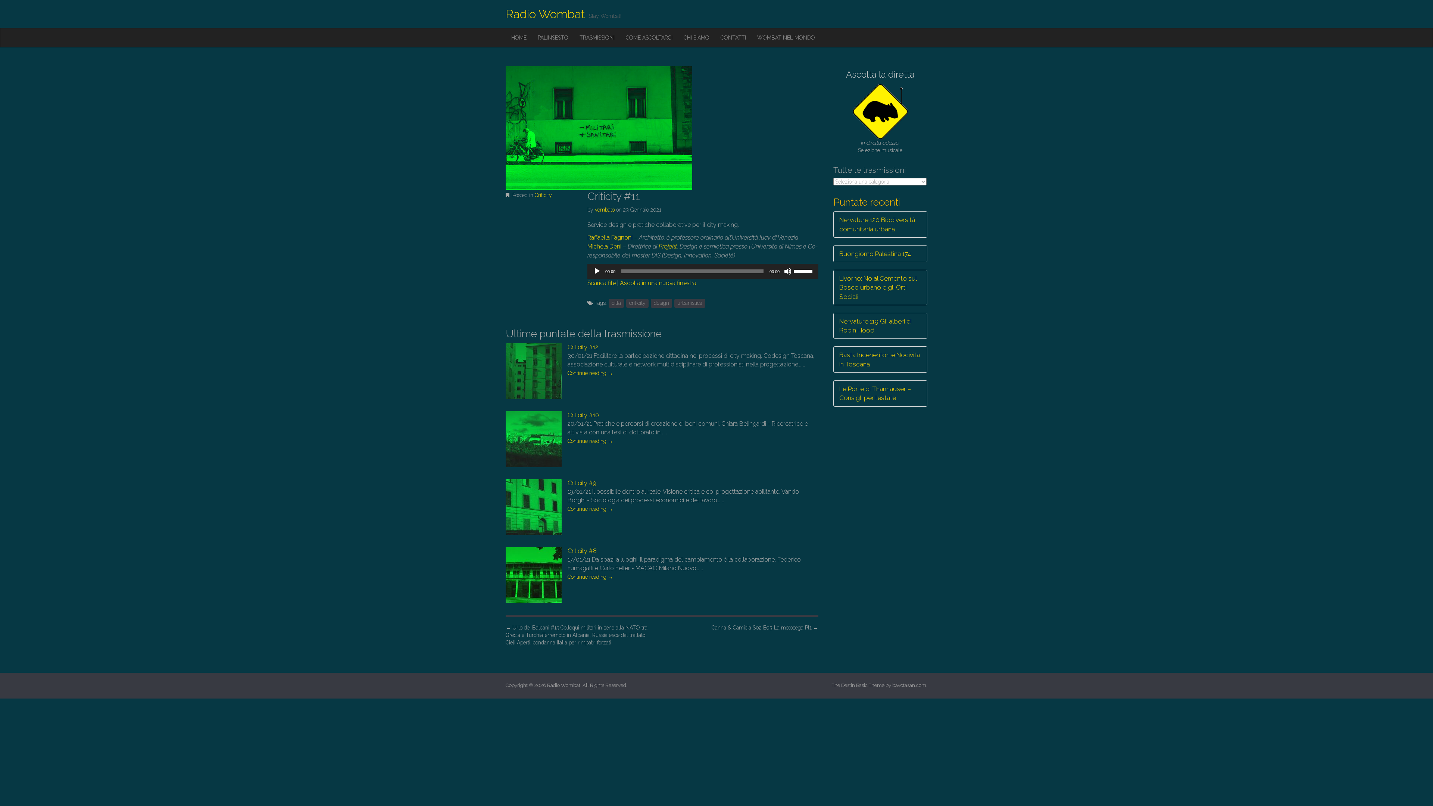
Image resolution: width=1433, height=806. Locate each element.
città (616, 303)
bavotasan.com (909, 685)
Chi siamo (696, 38)
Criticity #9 (582, 483)
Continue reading (590, 373)
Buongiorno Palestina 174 (875, 253)
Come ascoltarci (649, 38)
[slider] (804, 270)
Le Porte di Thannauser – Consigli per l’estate (875, 393)
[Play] (597, 271)
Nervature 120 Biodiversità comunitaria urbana (877, 224)
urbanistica (689, 303)
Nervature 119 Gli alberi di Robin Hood (875, 326)
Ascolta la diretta (880, 74)
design (661, 303)
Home (519, 38)
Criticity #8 (582, 550)
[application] (702, 271)
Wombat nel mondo (786, 38)
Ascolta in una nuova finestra (658, 283)
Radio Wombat (545, 14)
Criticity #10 (583, 415)
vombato (605, 210)
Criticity (543, 195)
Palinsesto (553, 38)
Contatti (733, 38)
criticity (637, 303)
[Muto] (788, 271)
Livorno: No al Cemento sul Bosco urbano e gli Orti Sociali (878, 287)
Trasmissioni (597, 38)
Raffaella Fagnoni (610, 237)
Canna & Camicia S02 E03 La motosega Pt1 (765, 628)
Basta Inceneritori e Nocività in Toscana (879, 359)
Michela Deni (604, 246)
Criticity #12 (583, 347)
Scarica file (601, 283)
